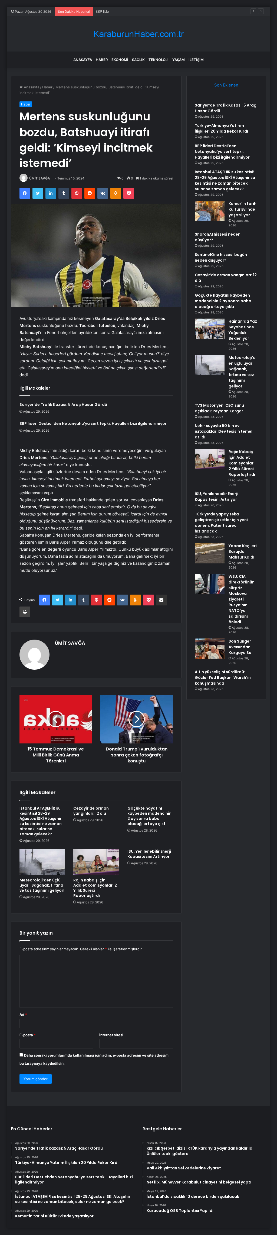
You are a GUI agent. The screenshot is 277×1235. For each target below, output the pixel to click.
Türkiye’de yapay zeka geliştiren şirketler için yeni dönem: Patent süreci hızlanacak (221, 522)
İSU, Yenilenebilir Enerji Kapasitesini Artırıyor (149, 854)
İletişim (196, 59)
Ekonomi (119, 59)
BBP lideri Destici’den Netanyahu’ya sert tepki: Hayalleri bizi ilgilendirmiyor (157, 11)
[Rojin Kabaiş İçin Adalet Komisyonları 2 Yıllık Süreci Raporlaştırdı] (96, 862)
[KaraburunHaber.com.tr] (138, 34)
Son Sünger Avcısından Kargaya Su (240, 647)
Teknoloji (159, 59)
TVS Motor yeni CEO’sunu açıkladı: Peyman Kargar (219, 408)
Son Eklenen (226, 85)
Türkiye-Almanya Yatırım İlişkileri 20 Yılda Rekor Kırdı (221, 128)
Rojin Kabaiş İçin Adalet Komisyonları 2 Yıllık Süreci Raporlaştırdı (95, 887)
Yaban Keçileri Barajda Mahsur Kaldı (243, 551)
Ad (23, 1014)
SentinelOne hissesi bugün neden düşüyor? (221, 257)
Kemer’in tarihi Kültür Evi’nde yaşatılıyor (243, 209)
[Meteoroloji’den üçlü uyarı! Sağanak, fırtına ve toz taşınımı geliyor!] (42, 862)
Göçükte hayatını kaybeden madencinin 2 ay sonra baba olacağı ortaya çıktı (149, 816)
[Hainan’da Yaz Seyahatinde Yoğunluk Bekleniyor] (210, 329)
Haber (102, 59)
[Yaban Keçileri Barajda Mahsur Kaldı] (210, 553)
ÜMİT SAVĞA (39, 178)
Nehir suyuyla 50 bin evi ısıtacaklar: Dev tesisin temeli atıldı (224, 431)
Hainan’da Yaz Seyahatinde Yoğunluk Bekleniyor (243, 330)
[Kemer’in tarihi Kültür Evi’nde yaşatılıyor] (210, 211)
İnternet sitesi (111, 1035)
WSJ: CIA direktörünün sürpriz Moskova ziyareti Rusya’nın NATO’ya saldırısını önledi (242, 599)
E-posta (27, 1035)
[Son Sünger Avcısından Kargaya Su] (210, 649)
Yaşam (178, 59)
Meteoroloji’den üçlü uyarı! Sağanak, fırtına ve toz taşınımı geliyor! (41, 885)
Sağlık (138, 59)
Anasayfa (82, 59)
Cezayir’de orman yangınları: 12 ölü (91, 811)
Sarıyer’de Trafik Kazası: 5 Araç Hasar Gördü (63, 404)
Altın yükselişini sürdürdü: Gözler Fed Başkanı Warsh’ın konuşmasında (223, 677)
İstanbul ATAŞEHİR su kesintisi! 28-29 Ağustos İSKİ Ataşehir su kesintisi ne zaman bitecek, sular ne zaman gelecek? (40, 821)
